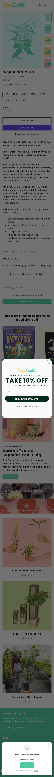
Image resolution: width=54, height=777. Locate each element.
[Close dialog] (49, 362)
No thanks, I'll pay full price (27, 406)
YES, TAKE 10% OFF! (26, 398)
